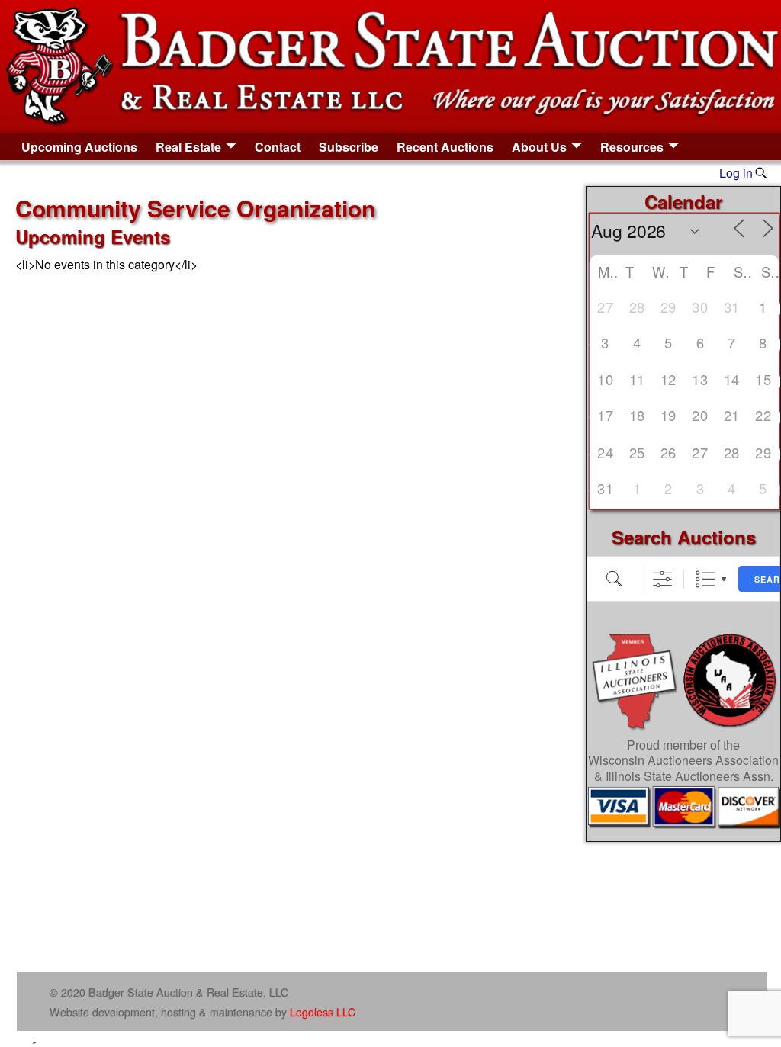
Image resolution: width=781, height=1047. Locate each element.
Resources (632, 147)
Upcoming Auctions (79, 147)
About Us (539, 147)
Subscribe (348, 147)
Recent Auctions (445, 147)
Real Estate (188, 147)
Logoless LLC (322, 1012)
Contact (278, 147)
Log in (736, 172)
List (705, 579)
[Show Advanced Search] (662, 579)
